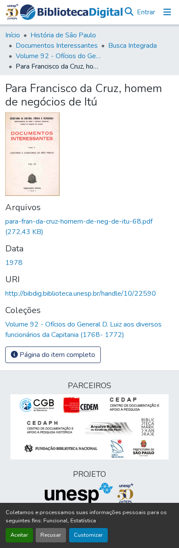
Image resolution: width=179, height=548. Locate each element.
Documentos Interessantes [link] (57, 45)
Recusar (50, 535)
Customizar (88, 535)
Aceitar (19, 535)
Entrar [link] (146, 12)
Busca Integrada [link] (132, 45)
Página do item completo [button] (56, 355)
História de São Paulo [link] (63, 35)
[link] (89, 226)
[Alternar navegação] (167, 12)
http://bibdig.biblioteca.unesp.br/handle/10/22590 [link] (80, 293)
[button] (71, 12)
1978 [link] (14, 262)
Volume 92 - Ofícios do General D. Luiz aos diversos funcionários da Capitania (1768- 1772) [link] (59, 56)
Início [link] (12, 35)
